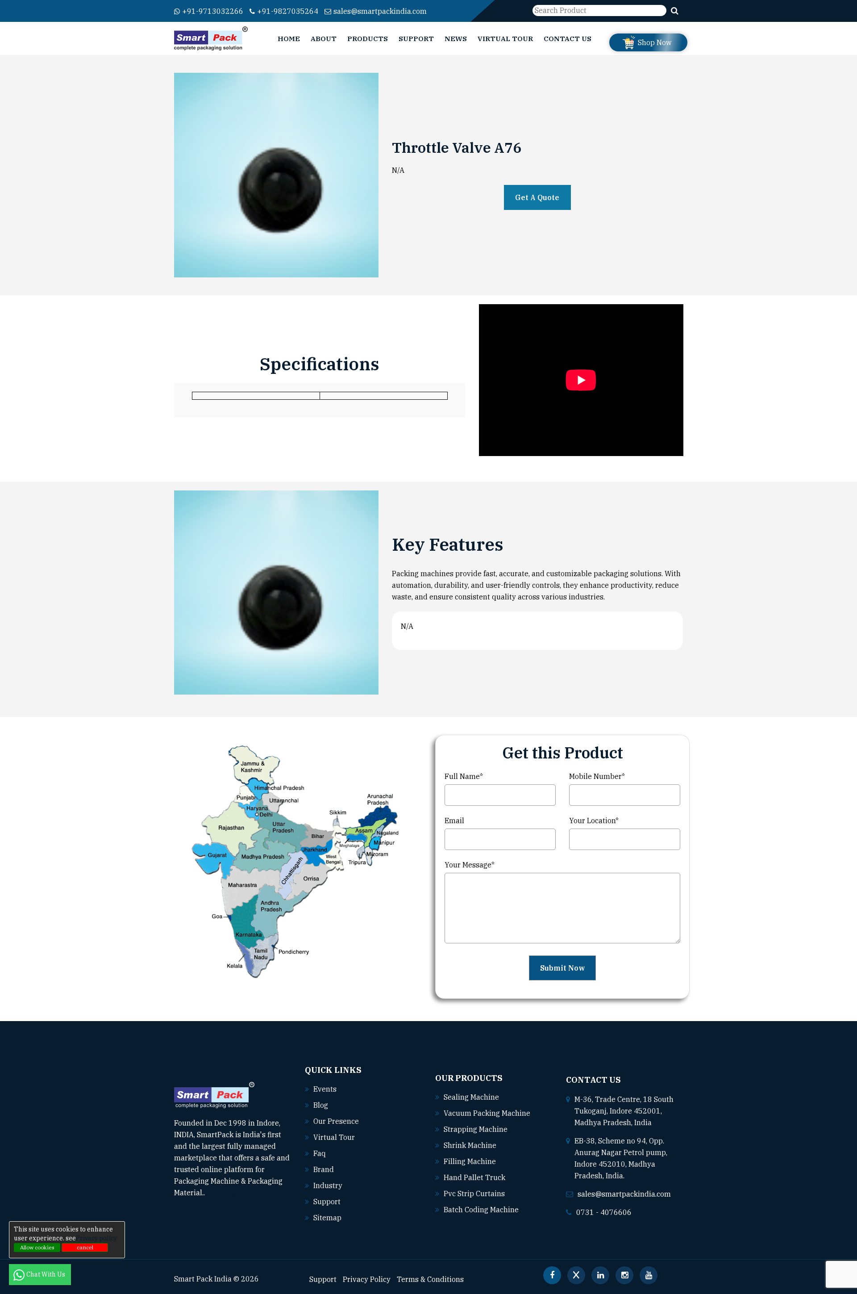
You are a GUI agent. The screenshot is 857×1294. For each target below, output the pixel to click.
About (324, 38)
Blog (320, 1105)
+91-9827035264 (287, 11)
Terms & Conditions (430, 1279)
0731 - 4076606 (604, 1212)
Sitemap (327, 1217)
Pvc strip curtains (474, 1193)
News (456, 38)
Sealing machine (471, 1097)
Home (289, 38)
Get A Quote (537, 197)
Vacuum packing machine (487, 1113)
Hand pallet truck (474, 1177)
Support (416, 38)
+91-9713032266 (212, 11)
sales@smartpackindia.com (380, 11)
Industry (327, 1185)
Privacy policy (96, 1238)
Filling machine (470, 1161)
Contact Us (567, 38)
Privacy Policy (367, 1279)
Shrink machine (470, 1145)
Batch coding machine (481, 1209)
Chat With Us (46, 1274)
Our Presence (336, 1121)
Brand (323, 1169)
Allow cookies (37, 1247)
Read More (224, 1192)
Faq (319, 1153)
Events (325, 1089)
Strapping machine (476, 1129)
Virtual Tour (505, 38)
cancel (85, 1247)
